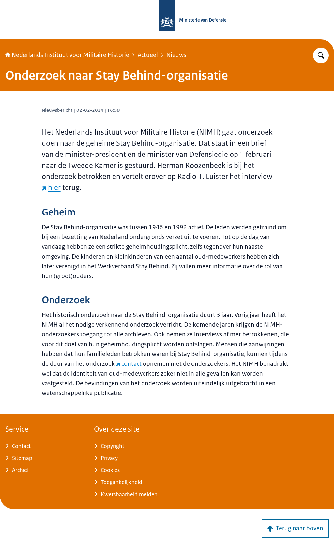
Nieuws (176, 55)
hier (54, 187)
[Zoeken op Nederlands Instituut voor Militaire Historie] (321, 55)
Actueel (148, 55)
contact (132, 364)
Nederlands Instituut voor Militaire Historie (70, 55)
